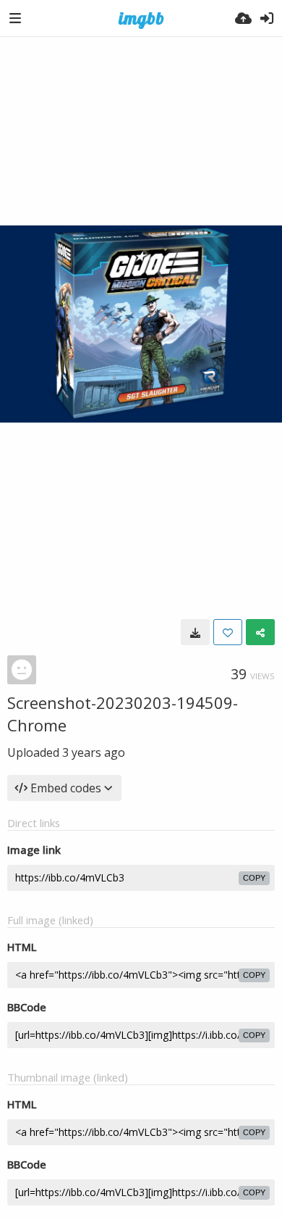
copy (254, 877)
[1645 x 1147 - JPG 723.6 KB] (195, 632)
